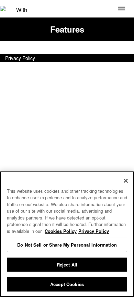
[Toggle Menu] (121, 9)
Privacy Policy (20, 58)
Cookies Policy (61, 231)
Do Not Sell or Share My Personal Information (67, 244)
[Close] (125, 180)
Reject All (67, 264)
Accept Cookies (67, 284)
